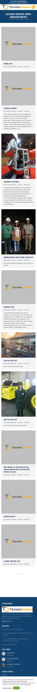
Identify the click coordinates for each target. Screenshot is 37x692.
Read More (28, 684)
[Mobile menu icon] (33, 7)
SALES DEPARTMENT (10, 644)
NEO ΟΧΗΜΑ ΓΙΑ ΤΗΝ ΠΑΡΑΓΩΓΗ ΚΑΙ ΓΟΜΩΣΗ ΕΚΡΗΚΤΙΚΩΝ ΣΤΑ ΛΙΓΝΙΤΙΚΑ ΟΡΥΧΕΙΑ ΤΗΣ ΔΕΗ (17, 469)
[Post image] (3, 653)
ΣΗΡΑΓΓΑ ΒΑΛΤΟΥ (9, 516)
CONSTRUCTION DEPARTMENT (13, 629)
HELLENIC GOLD (9, 307)
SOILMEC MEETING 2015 (12, 561)
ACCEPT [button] (16, 688)
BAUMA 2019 (8, 64)
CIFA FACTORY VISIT (10, 360)
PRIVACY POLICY (7, 621)
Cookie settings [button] (7, 688)
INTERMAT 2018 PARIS (11, 182)
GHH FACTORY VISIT (10, 419)
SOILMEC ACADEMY (10, 108)
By (20, 66)
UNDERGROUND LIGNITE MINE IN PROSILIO (18, 257)
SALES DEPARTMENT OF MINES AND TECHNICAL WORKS (18, 634)
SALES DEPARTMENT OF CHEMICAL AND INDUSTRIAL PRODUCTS (16, 640)
